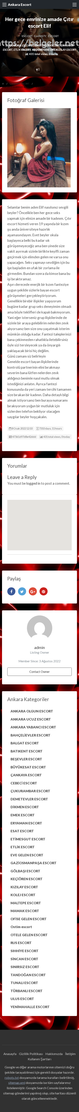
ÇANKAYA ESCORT (20, 45)
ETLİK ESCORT (22, 49)
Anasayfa (9, 1054)
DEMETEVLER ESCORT (46, 45)
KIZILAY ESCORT (66, 49)
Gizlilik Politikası (31, 1054)
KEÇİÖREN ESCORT (43, 49)
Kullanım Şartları (39, 1059)
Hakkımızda (54, 1054)
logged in (33, 483)
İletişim (70, 1054)
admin (39, 647)
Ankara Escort (19, 4)
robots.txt (12, 1077)
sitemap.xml (16, 1083)
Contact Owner (39, 671)
